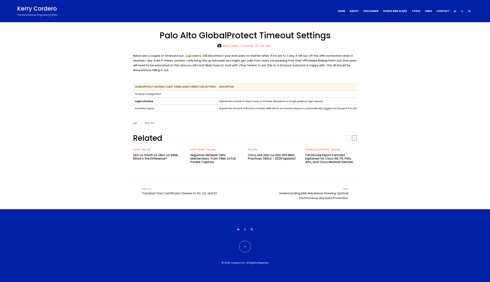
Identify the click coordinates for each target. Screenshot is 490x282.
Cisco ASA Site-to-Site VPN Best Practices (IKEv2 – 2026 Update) (272, 156)
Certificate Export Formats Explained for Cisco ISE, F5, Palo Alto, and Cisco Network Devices (329, 158)
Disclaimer (370, 11)
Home (341, 11)
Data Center (197, 149)
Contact (443, 11)
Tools (416, 11)
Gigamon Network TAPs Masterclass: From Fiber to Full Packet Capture (213, 158)
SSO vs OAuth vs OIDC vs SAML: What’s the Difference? (156, 156)
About (354, 11)
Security (248, 46)
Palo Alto (150, 123)
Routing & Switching (317, 149)
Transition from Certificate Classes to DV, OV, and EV (179, 191)
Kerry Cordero (37, 8)
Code (136, 149)
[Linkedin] (455, 11)
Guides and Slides (395, 11)
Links (428, 11)
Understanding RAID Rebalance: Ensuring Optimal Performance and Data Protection (313, 193)
